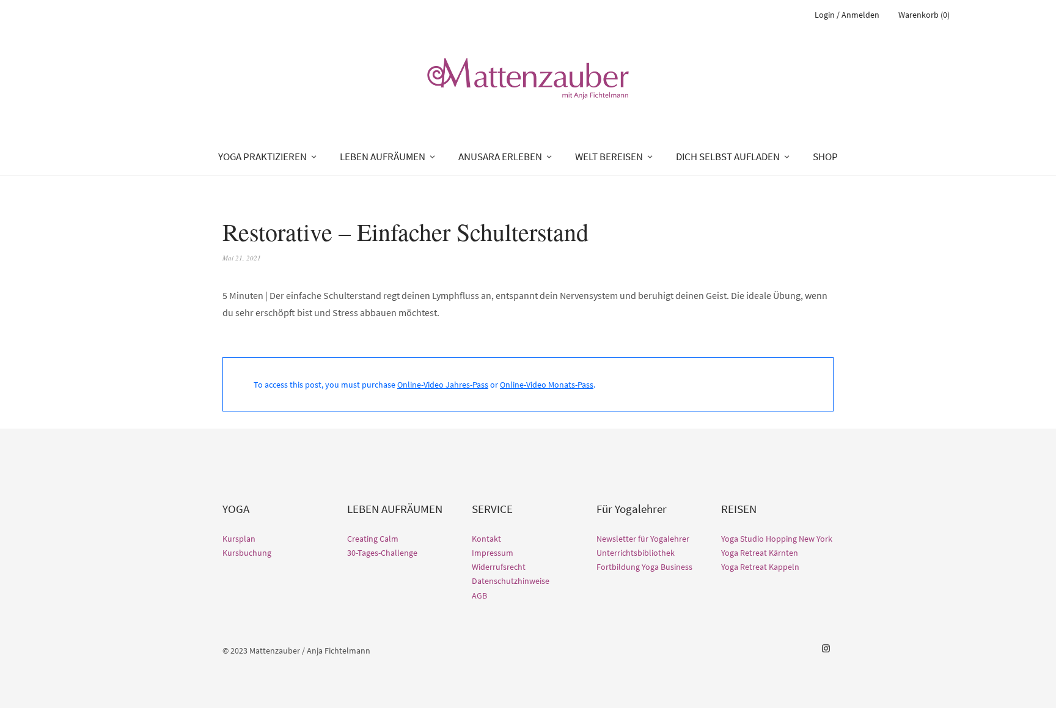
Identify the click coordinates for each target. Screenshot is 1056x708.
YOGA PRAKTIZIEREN (262, 156)
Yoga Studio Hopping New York (776, 538)
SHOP (825, 156)
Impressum (492, 552)
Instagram (825, 649)
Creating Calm (372, 538)
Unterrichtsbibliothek (635, 552)
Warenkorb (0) (924, 14)
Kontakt (486, 538)
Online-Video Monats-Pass (546, 384)
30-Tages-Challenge (382, 552)
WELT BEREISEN (609, 156)
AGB (479, 595)
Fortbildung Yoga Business (644, 566)
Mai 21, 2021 (241, 257)
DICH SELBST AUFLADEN (728, 156)
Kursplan (238, 538)
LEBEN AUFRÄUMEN (382, 156)
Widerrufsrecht (499, 566)
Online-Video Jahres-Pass (442, 384)
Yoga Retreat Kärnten (759, 552)
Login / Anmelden (847, 14)
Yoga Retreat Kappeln (760, 566)
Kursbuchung (246, 552)
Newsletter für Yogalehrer (642, 538)
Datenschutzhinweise (510, 580)
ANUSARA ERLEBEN (500, 156)
